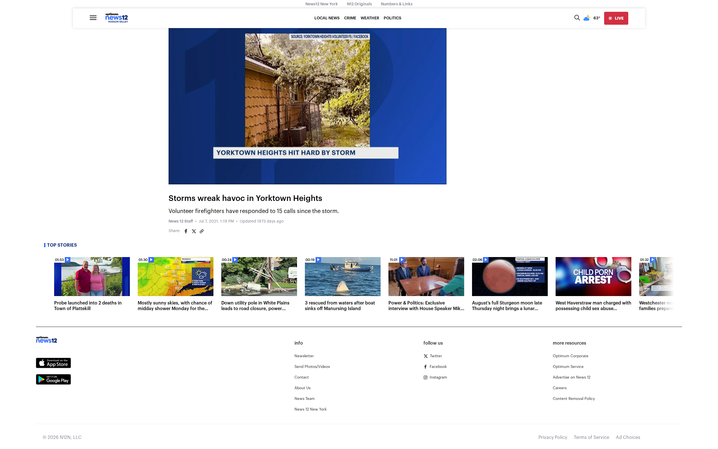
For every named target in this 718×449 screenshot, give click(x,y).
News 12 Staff (181, 221)
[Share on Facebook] (186, 231)
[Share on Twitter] (194, 231)
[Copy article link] (201, 231)
